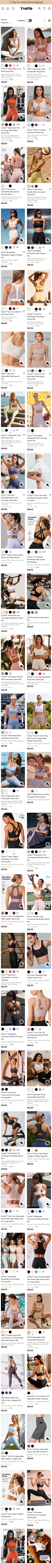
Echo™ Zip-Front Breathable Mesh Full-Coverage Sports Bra (9, 497)
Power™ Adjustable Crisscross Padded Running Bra (11, 1036)
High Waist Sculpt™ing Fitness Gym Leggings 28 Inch (11, 1400)
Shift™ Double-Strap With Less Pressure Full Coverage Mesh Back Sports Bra (12, 1337)
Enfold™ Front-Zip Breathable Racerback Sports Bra (35, 316)
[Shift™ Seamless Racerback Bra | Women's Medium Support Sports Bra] (39, 591)
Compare (21, 20)
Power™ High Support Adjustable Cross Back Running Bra (9, 859)
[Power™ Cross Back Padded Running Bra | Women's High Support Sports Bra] (13, 1488)
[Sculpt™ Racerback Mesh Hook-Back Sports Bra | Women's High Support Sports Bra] (13, 711)
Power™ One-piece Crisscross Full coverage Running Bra (10, 1094)
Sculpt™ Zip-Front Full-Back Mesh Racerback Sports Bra (36, 376)
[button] (49, 8)
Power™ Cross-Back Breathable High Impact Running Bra (36, 559)
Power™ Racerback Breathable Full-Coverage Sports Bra (37, 438)
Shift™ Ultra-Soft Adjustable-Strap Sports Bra (10, 376)
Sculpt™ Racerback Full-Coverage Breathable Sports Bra (10, 130)
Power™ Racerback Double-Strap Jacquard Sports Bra (36, 191)
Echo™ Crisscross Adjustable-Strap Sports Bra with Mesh (10, 191)
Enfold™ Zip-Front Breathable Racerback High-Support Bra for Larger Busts (12, 1218)
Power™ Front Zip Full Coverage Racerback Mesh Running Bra (37, 1034)
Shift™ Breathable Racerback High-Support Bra (36, 253)
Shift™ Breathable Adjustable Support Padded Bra (11, 254)
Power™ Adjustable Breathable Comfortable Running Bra (10, 1279)
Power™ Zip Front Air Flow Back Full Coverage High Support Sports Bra (37, 738)
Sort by (4, 20)
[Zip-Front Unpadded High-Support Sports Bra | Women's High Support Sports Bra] (39, 951)
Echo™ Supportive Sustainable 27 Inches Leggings (9, 977)
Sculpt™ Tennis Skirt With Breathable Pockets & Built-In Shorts (37, 497)
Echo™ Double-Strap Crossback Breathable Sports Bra (38, 918)
